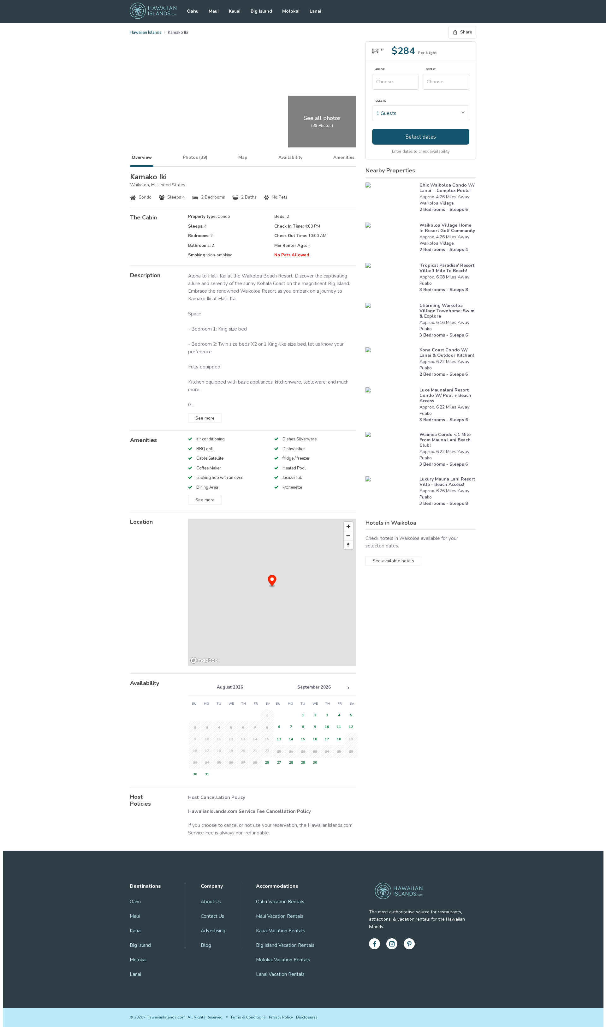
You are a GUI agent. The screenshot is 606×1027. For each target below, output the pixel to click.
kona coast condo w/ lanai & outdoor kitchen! (446, 352)
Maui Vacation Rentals (279, 916)
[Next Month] (348, 688)
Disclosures (307, 1017)
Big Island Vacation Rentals (285, 945)
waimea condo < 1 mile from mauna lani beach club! (445, 440)
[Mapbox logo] (204, 660)
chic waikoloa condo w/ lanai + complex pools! (446, 187)
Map (242, 157)
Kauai (235, 11)
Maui (214, 11)
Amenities (343, 157)
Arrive (380, 69)
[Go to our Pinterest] (409, 943)
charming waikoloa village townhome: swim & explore (446, 311)
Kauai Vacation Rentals (280, 931)
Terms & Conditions (248, 1017)
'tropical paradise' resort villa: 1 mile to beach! (446, 268)
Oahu (193, 11)
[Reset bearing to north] (348, 544)
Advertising (213, 931)
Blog (206, 945)
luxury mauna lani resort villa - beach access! (447, 481)
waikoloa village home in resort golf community (447, 228)
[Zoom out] (348, 535)
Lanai (315, 11)
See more (205, 418)
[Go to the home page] (153, 11)
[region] (272, 592)
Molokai (291, 11)
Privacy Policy (281, 1017)
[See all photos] (208, 94)
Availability (290, 157)
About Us (211, 902)
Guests (380, 101)
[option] (266, 762)
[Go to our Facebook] (374, 943)
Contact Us (212, 916)
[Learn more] (390, 199)
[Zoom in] (348, 526)
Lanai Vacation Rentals (280, 974)
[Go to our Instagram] (391, 943)
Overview (142, 157)
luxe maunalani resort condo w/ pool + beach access (445, 395)
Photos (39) (195, 157)
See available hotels (393, 561)
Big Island (261, 11)
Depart (431, 69)
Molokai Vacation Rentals (283, 960)
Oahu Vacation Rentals (280, 902)
